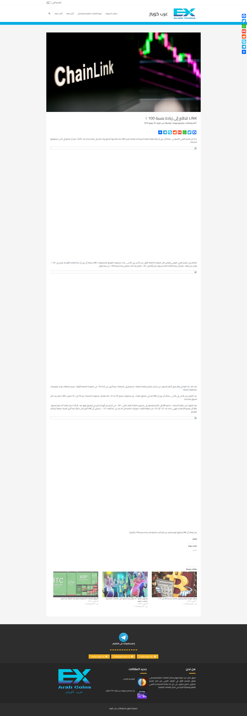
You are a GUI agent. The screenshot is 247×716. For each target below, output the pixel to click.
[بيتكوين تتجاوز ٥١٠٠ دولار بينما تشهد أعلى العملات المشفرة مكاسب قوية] (124, 584)
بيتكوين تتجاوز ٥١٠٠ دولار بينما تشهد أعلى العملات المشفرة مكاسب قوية (127, 600)
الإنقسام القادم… (129, 678)
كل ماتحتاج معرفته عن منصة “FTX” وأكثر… (120, 690)
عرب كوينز (158, 13)
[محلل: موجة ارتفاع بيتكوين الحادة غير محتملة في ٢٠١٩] (173, 584)
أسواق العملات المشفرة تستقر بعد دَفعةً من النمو (79, 598)
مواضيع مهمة (178, 123)
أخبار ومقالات (190, 123)
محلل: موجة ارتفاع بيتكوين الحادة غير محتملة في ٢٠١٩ (177, 598)
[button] (147, 656)
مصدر (194, 539)
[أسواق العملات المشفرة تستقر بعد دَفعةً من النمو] (75, 584)
